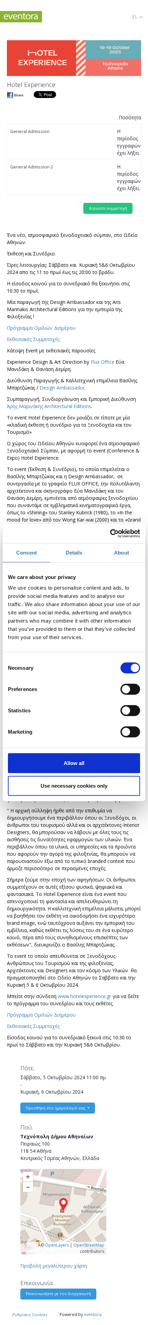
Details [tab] (74, 552)
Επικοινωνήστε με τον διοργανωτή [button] (58, 1293)
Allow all (74, 763)
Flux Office (102, 362)
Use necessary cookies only (74, 785)
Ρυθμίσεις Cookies (29, 1314)
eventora (93, 1314)
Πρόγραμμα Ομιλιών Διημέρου (41, 328)
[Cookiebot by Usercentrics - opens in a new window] (110, 533)
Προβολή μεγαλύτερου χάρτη (53, 1265)
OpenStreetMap (88, 1245)
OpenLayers (57, 1245)
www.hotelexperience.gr (84, 996)
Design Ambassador (62, 387)
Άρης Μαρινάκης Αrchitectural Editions (49, 406)
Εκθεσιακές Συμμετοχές (33, 339)
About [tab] (121, 552)
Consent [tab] (26, 552)
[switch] (130, 689)
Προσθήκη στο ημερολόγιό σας (56, 1107)
